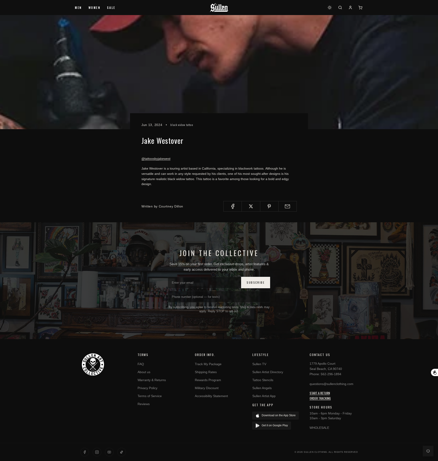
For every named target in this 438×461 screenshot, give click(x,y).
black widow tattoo (181, 125)
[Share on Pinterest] (269, 206)
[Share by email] (288, 206)
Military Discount (207, 388)
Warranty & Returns (152, 380)
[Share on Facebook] (233, 206)
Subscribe (256, 282)
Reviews (144, 404)
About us (144, 372)
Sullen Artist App (264, 396)
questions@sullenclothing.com (331, 384)
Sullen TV (259, 364)
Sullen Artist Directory (267, 372)
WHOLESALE (319, 428)
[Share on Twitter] (251, 206)
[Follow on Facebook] (84, 452)
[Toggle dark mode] (330, 7)
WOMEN (95, 7)
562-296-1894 (331, 374)
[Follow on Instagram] (97, 452)
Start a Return (320, 392)
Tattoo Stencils (262, 380)
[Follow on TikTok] (121, 452)
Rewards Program (208, 380)
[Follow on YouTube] (109, 452)
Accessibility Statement (211, 396)
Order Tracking (320, 398)
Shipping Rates (206, 372)
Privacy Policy (147, 388)
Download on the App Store (279, 415)
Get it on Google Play (275, 425)
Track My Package (208, 364)
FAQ (141, 364)
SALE (111, 7)
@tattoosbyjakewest (155, 158)
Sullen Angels (262, 388)
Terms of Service (150, 396)
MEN (78, 7)
